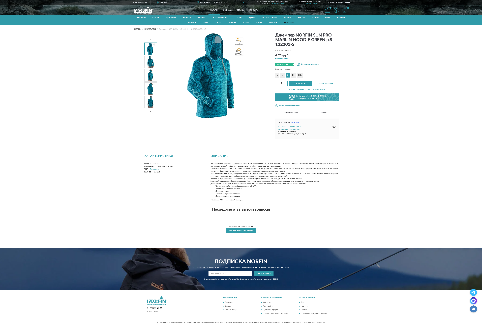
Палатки (201, 18)
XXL (300, 75)
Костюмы (141, 18)
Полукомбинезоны (220, 18)
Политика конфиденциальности (314, 313)
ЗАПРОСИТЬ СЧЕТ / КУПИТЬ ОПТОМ (308, 89)
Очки (327, 18)
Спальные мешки (270, 18)
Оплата (228, 306)
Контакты (253, 10)
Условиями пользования (263, 279)
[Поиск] (291, 10)
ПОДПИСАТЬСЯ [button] (264, 273)
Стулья (246, 22)
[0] (345, 10)
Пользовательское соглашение (275, 313)
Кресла (252, 18)
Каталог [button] (214, 10)
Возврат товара (231, 310)
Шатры (315, 18)
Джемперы (154, 169)
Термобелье (171, 18)
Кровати (192, 22)
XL (293, 75)
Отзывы (240, 10)
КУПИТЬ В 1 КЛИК (326, 83)
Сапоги (239, 18)
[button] (310, 3)
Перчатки (232, 22)
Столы (218, 22)
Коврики (273, 22)
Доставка (228, 302)
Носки (205, 22)
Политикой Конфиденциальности (241, 279)
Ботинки (187, 18)
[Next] (150, 111)
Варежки (341, 18)
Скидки (304, 310)
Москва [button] (295, 122)
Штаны (287, 18)
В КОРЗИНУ (300, 83)
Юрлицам (227, 10)
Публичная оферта (270, 310)
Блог (303, 302)
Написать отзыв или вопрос (241, 231)
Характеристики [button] (291, 112)
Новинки (304, 306)
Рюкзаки (301, 18)
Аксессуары (289, 22)
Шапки (259, 22)
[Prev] (150, 39)
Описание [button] (323, 112)
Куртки (155, 18)
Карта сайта (268, 306)
